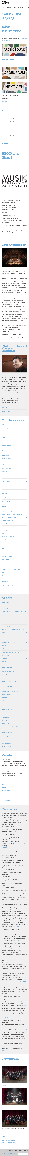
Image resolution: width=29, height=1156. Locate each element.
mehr (4, 826)
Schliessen (23, 1154)
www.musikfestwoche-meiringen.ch (11, 235)
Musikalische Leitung (11, 7)
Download (4, 1085)
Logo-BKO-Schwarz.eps (8, 1140)
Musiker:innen (21, 7)
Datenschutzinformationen (10, 1154)
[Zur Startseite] (5, 2)
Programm (5, 101)
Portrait (2, 7)
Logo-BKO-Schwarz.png (8, 1142)
